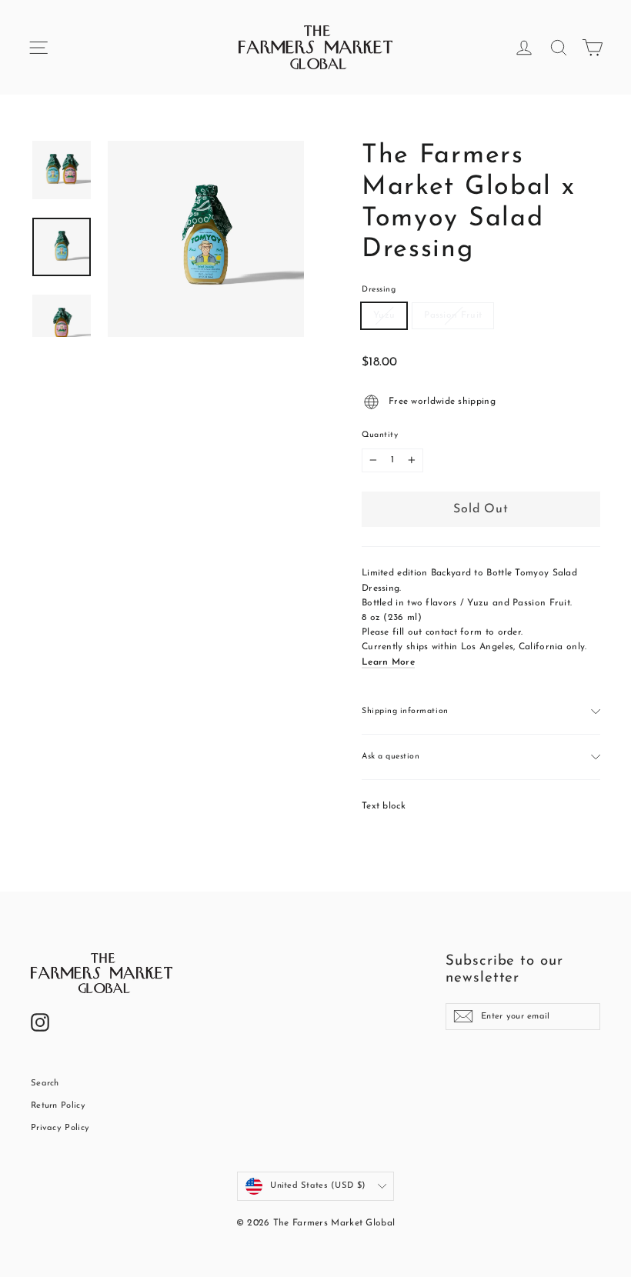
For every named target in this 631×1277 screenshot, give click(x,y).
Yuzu (384, 315)
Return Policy (58, 1106)
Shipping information (405, 711)
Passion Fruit (453, 315)
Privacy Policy (60, 1128)
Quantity (380, 435)
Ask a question (390, 756)
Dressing (379, 289)
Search (45, 1083)
